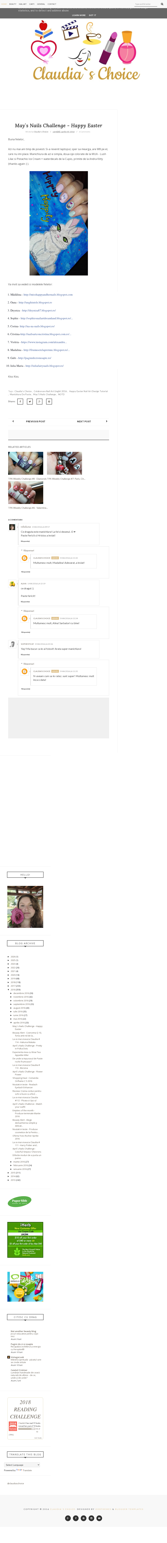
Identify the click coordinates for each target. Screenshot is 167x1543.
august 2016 (19, 1007)
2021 (13, 971)
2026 (13, 956)
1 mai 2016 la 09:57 (41, 527)
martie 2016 (19, 1161)
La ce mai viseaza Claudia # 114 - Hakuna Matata (26, 1040)
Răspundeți (25, 541)
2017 (13, 985)
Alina (23, 583)
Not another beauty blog (23, 1331)
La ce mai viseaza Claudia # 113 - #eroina (26, 1066)
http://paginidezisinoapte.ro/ (34, 358)
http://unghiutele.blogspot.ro (35, 302)
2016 (13, 989)
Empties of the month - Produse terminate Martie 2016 (26, 1113)
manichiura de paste (21, 394)
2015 (13, 1172)
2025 (13, 960)
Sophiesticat (27, 644)
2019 (13, 978)
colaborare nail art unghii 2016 (51, 391)
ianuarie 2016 (20, 1169)
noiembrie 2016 (21, 996)
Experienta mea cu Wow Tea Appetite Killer (27, 1054)
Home (4, 4)
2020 (13, 974)
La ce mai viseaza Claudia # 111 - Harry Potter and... (26, 1144)
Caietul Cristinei (19, 1370)
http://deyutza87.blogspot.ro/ (39, 310)
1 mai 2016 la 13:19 (36, 583)
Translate (27, 1470)
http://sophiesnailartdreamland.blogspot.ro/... (47, 318)
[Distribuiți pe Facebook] (20, 401)
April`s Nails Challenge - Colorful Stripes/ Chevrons (27, 1150)
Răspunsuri (29, 550)
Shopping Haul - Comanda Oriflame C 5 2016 (25, 1079)
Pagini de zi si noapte (22, 1344)
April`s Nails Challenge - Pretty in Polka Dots (27, 1047)
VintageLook (17, 1357)
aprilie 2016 (19, 1022)
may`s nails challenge (44, 394)
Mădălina (26, 527)
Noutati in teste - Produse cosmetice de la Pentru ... (26, 1131)
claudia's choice (23, 391)
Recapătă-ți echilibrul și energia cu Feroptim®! (26, 1348)
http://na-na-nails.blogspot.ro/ (37, 326)
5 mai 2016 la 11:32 (69, 558)
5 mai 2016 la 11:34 (69, 618)
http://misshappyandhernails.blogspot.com (48, 294)
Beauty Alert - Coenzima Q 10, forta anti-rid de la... (27, 1034)
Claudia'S (22, 1423)
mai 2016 (17, 1018)
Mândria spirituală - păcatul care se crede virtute (26, 1361)
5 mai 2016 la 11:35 (69, 671)
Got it (92, 15)
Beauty (12, 4)
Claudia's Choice (41, 558)
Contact (52, 4)
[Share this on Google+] (39, 401)
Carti (31, 4)
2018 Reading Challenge (25, 1409)
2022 (13, 967)
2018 (13, 982)
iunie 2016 (18, 1015)
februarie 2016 (20, 1165)
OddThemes (103, 1509)
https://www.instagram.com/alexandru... (44, 342)
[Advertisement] (25, 811)
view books (38, 1438)
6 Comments (84, 131)
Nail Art (23, 4)
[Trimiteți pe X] (30, 401)
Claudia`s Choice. (63, 1509)
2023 (13, 963)
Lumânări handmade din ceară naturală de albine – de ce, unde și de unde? (25, 1375)
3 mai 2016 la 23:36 (44, 644)
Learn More (79, 15)
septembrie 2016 (21, 1004)
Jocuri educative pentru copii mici (24, 1335)
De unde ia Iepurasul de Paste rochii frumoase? (28, 1060)
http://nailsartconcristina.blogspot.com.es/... (46, 334)
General (41, 4)
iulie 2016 (18, 1011)
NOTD (61, 394)
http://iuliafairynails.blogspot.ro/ (45, 366)
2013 (13, 1180)
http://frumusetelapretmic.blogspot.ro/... (47, 350)
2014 (13, 1176)
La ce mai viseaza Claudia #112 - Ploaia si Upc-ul (25, 1099)
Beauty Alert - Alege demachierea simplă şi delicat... (25, 1122)
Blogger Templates (129, 1509)
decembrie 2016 (21, 993)
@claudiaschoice (15, 1483)
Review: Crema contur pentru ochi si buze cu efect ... (27, 1092)
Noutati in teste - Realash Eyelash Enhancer (25, 1086)
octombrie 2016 (20, 1000)
